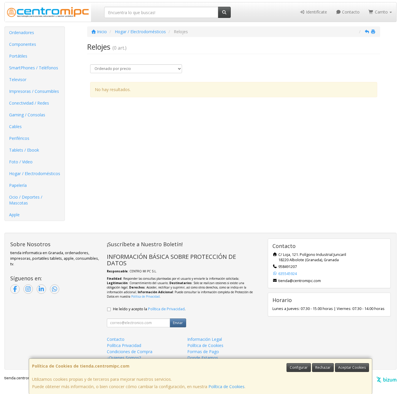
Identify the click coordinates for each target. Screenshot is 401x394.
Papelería (18, 185)
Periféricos (19, 138)
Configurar (299, 367)
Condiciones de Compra (129, 351)
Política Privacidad (124, 345)
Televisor (17, 79)
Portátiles (18, 56)
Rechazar (323, 367)
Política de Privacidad (145, 296)
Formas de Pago (203, 351)
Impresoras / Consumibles (34, 91)
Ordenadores (21, 32)
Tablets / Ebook (24, 150)
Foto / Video (21, 162)
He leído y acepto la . (149, 308)
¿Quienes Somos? (124, 358)
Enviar (178, 322)
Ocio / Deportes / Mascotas (25, 200)
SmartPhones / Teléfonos (33, 68)
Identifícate (316, 12)
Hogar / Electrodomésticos (34, 173)
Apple (14, 214)
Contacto (350, 12)
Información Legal (204, 339)
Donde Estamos (202, 358)
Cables (15, 126)
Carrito (381, 12)
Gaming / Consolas (27, 115)
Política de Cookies (226, 386)
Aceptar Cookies (352, 367)
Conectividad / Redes (29, 103)
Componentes (22, 44)
